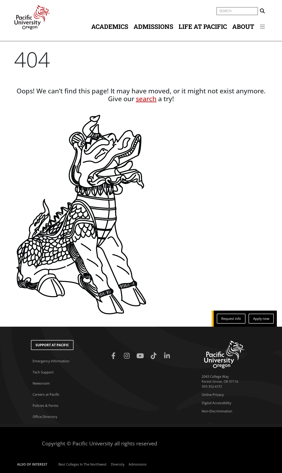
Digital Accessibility (216, 403)
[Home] (32, 17)
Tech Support (43, 372)
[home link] (224, 354)
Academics (109, 26)
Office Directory (45, 416)
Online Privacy (213, 394)
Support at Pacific (52, 345)
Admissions (153, 26)
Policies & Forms (45, 405)
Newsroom (41, 383)
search (146, 98)
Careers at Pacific (46, 394)
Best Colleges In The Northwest (82, 464)
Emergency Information (51, 361)
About (243, 26)
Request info (231, 318)
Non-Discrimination (217, 411)
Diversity (117, 464)
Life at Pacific (203, 26)
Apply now (261, 318)
